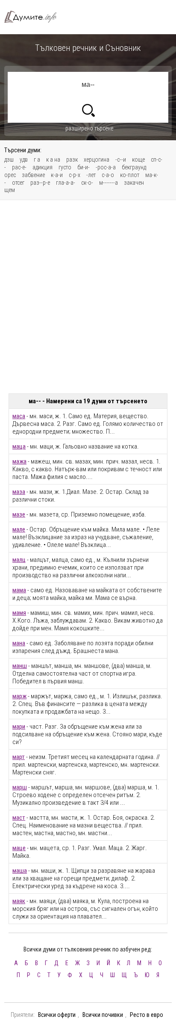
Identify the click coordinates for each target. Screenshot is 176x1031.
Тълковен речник (34, 17)
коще (138, 159)
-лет (91, 174)
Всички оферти (57, 1014)
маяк (18, 901)
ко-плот (129, 174)
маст (18, 817)
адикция (42, 167)
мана (18, 643)
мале (18, 529)
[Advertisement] (88, 297)
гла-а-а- (65, 182)
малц (19, 560)
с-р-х (74, 174)
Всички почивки (102, 1014)
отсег (18, 182)
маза (18, 492)
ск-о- (87, 182)
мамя (19, 613)
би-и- (83, 167)
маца (19, 446)
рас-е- (19, 167)
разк (72, 159)
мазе (18, 514)
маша (19, 870)
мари (18, 726)
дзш (9, 159)
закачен (134, 182)
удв (24, 159)
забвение (33, 174)
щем (9, 189)
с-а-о (108, 174)
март (18, 757)
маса (18, 416)
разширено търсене (89, 128)
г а (37, 159)
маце (19, 848)
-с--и (120, 159)
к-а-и (57, 174)
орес (10, 174)
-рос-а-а (106, 167)
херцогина (96, 159)
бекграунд (134, 167)
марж (19, 696)
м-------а (108, 182)
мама (19, 590)
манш (19, 666)
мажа (19, 461)
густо (65, 167)
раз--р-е (40, 182)
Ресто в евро (146, 1014)
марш (19, 787)
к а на (53, 159)
